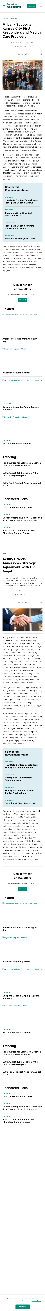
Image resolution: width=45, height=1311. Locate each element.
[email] (30, 54)
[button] (4, 6)
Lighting (6, 553)
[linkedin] (19, 54)
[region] (22, 1303)
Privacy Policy (36, 1301)
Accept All (22, 1306)
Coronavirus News (10, 18)
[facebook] (15, 54)
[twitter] (22, 54)
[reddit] (26, 54)
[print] (41, 54)
